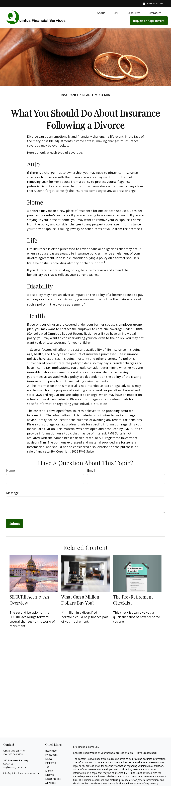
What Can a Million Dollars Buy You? (80, 600)
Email (91, 470)
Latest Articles (53, 778)
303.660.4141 (18, 750)
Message (12, 493)
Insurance (50, 762)
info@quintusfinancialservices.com (21, 773)
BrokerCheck (149, 752)
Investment (51, 754)
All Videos (50, 782)
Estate (48, 758)
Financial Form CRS (88, 746)
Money (49, 770)
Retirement (51, 750)
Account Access (154, 3)
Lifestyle (49, 774)
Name (10, 470)
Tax (47, 766)
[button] (101, 12)
